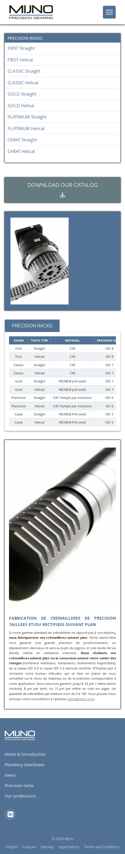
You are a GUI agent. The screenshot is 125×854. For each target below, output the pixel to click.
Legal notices (69, 846)
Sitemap (47, 846)
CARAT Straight (22, 140)
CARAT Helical (21, 151)
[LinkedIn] (10, 814)
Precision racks (19, 785)
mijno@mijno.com (80, 699)
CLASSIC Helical (23, 82)
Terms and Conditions (101, 846)
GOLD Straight (22, 94)
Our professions (20, 796)
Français (29, 846)
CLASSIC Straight (24, 71)
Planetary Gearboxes (25, 764)
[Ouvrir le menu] (109, 12)
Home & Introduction (25, 754)
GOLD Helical (21, 105)
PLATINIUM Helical (26, 128)
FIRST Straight (21, 48)
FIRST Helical (20, 60)
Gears (10, 775)
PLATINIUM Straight (27, 117)
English (11, 846)
